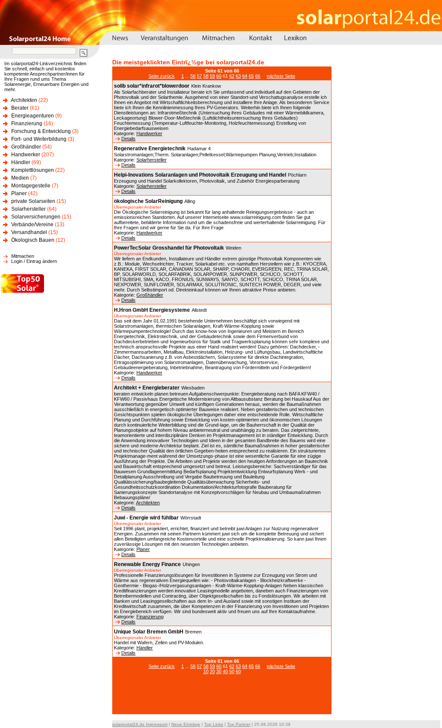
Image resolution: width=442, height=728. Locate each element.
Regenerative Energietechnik (150, 149)
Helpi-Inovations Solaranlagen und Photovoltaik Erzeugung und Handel (200, 175)
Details (128, 138)
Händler (20, 162)
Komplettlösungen (32, 170)
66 (257, 76)
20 (212, 671)
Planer (19, 193)
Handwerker (25, 155)
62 (231, 76)
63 (238, 76)
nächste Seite (281, 76)
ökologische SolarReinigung (148, 201)
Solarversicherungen (35, 217)
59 (212, 76)
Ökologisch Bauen (32, 240)
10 (205, 671)
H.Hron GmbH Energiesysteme (152, 310)
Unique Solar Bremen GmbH (148, 632)
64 (244, 76)
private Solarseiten (33, 201)
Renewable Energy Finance (147, 564)
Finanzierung (26, 123)
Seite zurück (161, 76)
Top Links (213, 724)
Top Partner (238, 724)
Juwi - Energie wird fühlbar (146, 518)
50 (231, 671)
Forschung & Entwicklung (41, 131)
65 (251, 76)
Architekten (24, 100)
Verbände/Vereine (32, 225)
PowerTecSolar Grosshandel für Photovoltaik (169, 248)
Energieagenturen (32, 116)
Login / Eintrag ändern (34, 261)
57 (199, 76)
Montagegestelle (31, 186)
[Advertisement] (222, 699)
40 (225, 671)
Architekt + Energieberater (147, 388)
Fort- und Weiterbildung (38, 139)
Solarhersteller (28, 209)
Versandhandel (29, 232)
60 (218, 76)
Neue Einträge (185, 724)
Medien (20, 178)
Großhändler (26, 147)
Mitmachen (22, 256)
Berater (19, 108)
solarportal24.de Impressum (139, 724)
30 (218, 671)
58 (205, 76)
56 (193, 76)
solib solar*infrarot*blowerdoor (151, 86)
